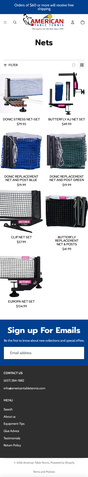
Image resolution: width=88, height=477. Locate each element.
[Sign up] (78, 353)
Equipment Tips (14, 424)
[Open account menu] (73, 22)
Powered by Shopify (62, 462)
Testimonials (12, 438)
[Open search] (15, 22)
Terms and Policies (44, 471)
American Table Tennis (36, 462)
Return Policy (12, 445)
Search (8, 409)
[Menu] (5, 22)
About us (10, 417)
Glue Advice (11, 431)
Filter (13, 65)
